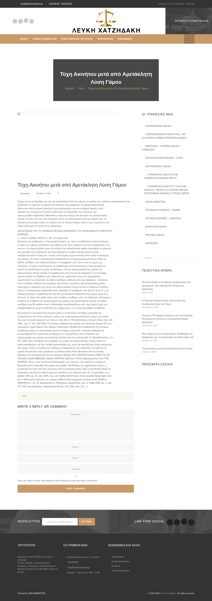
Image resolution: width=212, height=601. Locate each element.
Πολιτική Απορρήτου (31, 21)
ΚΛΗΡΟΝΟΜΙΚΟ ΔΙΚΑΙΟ (158, 126)
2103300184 (54, 4)
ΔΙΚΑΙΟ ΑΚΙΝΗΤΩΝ (155, 201)
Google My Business (20, 21)
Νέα (81, 88)
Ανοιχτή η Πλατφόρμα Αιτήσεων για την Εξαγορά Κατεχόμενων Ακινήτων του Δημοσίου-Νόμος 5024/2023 (167, 319)
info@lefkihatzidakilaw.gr (78, 567)
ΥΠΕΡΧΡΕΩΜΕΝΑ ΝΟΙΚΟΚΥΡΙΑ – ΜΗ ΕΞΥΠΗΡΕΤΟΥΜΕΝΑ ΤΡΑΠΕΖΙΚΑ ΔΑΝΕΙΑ (164, 136)
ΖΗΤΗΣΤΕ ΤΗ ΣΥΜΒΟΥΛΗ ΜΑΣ (191, 21)
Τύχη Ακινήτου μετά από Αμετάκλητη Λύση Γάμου (167, 348)
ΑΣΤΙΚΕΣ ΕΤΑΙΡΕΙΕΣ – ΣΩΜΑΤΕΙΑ (163, 218)
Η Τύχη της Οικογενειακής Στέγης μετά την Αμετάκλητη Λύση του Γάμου (163, 302)
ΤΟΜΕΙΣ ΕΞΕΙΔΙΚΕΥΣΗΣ (44, 39)
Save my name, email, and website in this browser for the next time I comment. (57, 480)
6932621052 (66, 4)
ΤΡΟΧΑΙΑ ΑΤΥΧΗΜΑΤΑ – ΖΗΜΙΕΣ (162, 210)
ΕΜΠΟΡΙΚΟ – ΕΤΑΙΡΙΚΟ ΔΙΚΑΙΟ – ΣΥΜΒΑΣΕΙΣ (161, 148)
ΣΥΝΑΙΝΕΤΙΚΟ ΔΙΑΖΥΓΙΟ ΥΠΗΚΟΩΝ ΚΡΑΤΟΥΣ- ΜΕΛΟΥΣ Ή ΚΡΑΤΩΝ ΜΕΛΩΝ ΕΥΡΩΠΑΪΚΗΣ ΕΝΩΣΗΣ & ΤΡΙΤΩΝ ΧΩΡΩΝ (166, 190)
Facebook (26, 20)
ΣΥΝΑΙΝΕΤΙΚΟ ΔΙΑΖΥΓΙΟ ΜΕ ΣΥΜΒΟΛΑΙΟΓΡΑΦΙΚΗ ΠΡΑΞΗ (161, 176)
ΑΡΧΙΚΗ (24, 39)
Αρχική (69, 88)
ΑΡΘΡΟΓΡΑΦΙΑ (105, 39)
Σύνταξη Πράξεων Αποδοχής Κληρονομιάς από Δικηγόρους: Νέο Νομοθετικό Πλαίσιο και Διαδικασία (166, 285)
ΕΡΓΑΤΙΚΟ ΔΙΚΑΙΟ (155, 235)
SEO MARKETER (37, 593)
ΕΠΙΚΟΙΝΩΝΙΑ (125, 39)
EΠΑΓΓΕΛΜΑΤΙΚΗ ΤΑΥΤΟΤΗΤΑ (77, 39)
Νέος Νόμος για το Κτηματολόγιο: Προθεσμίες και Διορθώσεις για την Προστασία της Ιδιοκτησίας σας (168, 335)
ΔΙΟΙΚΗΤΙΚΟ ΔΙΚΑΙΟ (156, 226)
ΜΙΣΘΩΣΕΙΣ (151, 243)
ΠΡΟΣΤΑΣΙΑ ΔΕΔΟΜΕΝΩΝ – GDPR (164, 158)
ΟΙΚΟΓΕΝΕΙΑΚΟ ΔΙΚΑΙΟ (158, 166)
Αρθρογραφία (15, 21)
